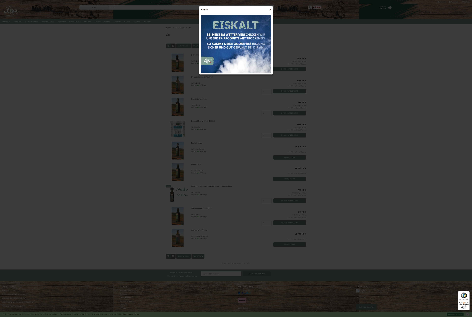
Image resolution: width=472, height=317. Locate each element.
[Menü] (468, 292)
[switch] (463, 307)
